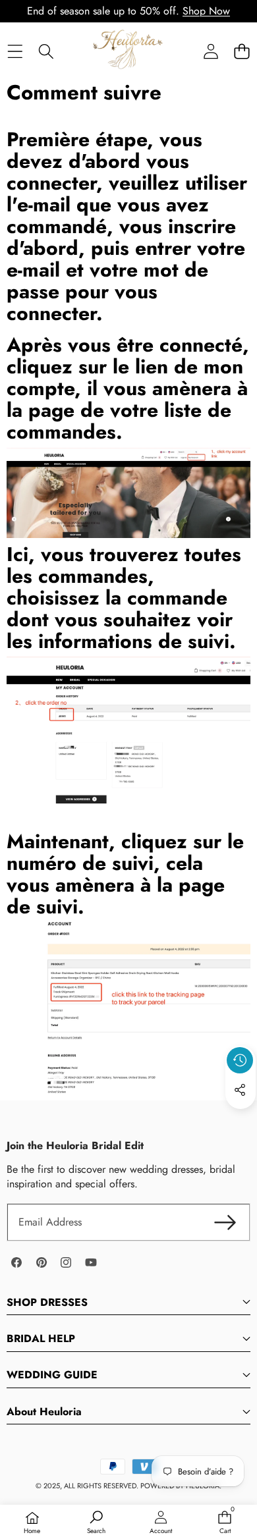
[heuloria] (127, 50)
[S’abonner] (225, 1222)
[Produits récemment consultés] (240, 1060)
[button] (241, 51)
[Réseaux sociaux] (240, 1090)
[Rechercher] (46, 51)
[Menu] (15, 51)
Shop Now (206, 10)
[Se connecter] (210, 51)
